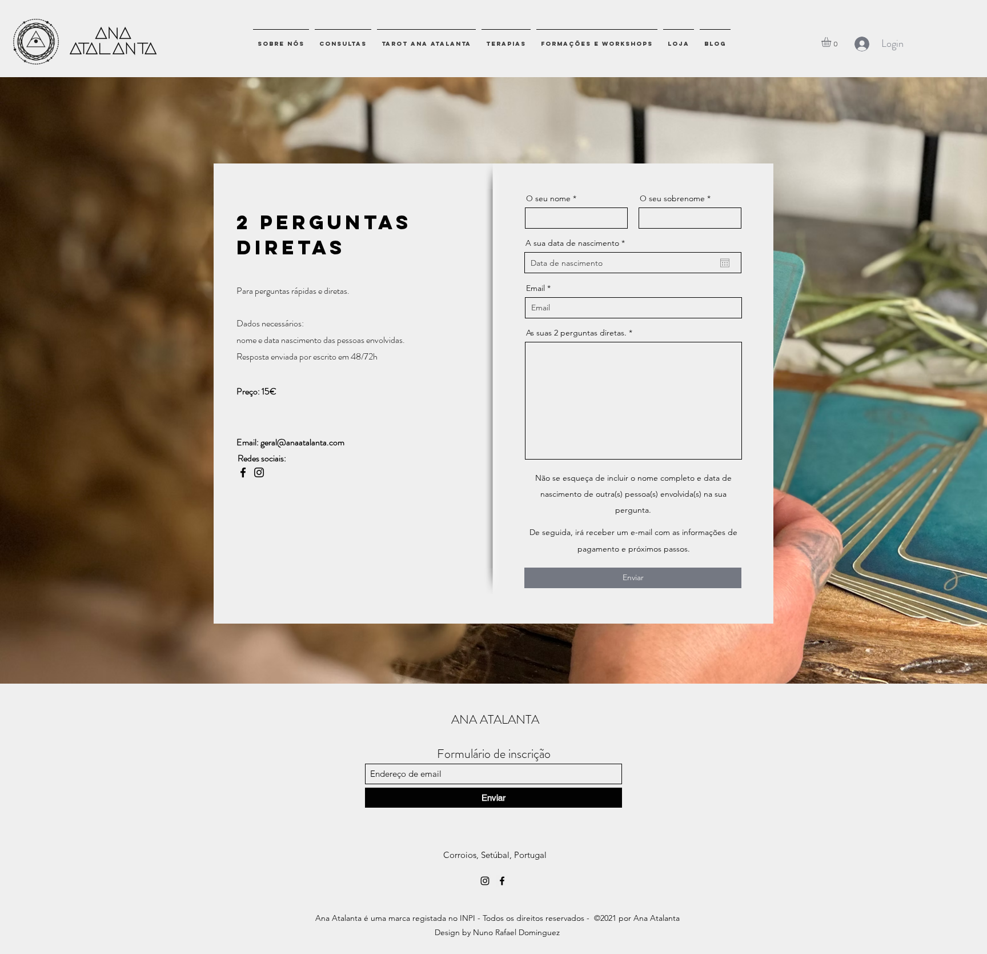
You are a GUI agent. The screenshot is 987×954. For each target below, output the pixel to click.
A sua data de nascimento (577, 243)
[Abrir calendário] (724, 263)
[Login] (861, 44)
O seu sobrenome (672, 198)
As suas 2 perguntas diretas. (576, 333)
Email (535, 288)
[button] (831, 42)
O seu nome (548, 198)
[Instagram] (259, 472)
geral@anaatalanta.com (302, 442)
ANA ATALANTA (495, 719)
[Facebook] (243, 472)
